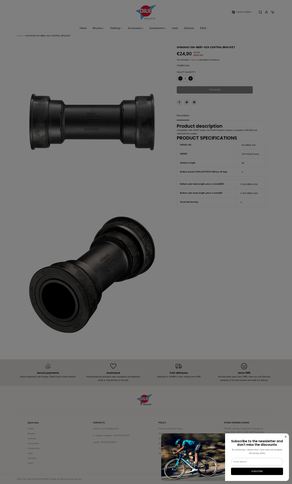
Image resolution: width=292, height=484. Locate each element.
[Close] (285, 436)
